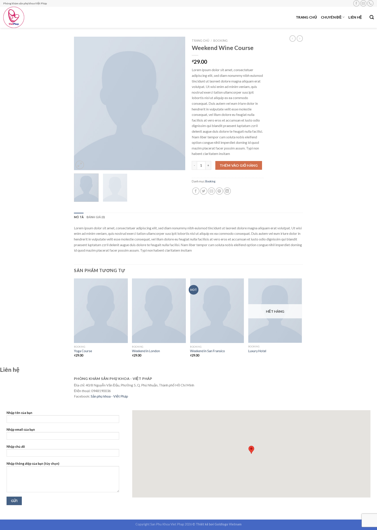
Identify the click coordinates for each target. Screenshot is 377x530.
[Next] (178, 103)
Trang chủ (306, 17)
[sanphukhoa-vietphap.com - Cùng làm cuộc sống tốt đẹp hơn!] (31, 17)
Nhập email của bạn (21, 429)
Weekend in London (146, 351)
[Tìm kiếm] (372, 17)
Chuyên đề (331, 17)
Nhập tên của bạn (19, 413)
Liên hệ (355, 17)
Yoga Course (83, 351)
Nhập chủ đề (16, 446)
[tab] (79, 217)
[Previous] (82, 103)
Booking (220, 40)
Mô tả (79, 217)
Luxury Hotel (257, 351)
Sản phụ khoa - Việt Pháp (109, 396)
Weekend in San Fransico (207, 351)
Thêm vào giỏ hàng (239, 165)
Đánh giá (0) (96, 217)
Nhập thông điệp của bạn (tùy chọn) (33, 463)
